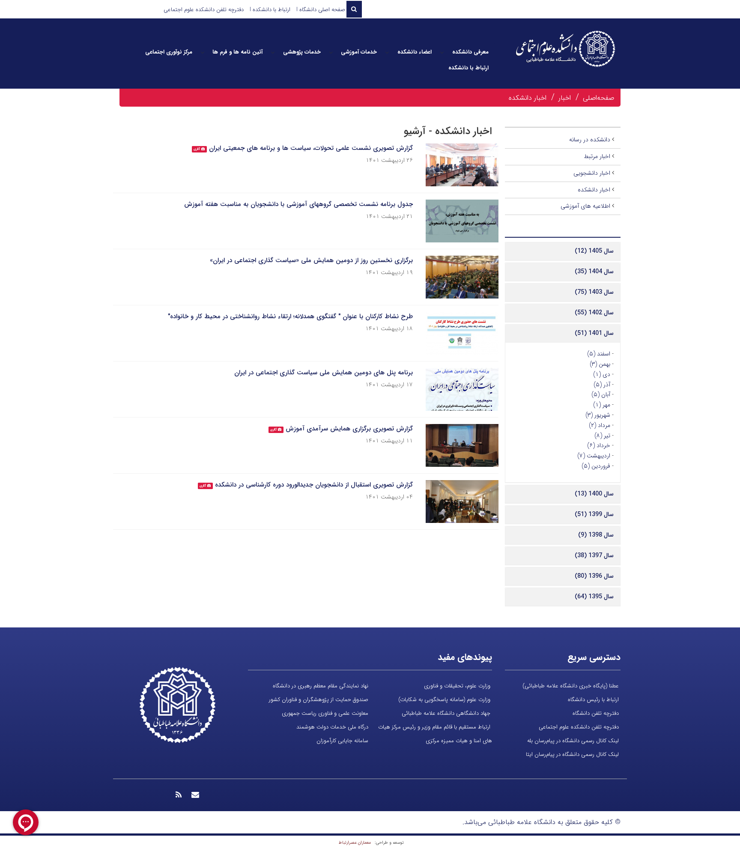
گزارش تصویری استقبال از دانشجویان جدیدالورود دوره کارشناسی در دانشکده (314, 485)
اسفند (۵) (598, 353)
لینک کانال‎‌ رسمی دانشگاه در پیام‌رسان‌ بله (573, 740)
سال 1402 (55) (594, 312)
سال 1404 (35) (594, 271)
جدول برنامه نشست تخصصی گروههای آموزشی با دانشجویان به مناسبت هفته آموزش (298, 204)
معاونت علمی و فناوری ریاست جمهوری (325, 713)
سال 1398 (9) (596, 535)
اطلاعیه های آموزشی (585, 206)
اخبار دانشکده (527, 98)
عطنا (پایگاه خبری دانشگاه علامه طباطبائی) (570, 685)
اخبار (564, 98)
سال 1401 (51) (594, 333)
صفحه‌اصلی (598, 98)
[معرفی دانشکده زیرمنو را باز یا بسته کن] (442, 52)
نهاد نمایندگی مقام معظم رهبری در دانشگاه (320, 685)
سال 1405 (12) (594, 251)
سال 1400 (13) (594, 494)
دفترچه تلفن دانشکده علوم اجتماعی (204, 9)
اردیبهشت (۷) (593, 455)
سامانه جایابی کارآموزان (342, 740)
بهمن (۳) (600, 364)
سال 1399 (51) (594, 514)
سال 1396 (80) (594, 576)
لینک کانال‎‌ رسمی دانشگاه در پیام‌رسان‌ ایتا (572, 754)
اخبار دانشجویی (591, 173)
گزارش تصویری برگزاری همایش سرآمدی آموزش (349, 429)
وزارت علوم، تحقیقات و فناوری (457, 685)
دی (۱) (601, 374)
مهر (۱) (601, 404)
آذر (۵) (602, 384)
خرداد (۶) (598, 445)
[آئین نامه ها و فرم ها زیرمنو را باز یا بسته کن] (202, 52)
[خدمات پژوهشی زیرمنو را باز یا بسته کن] (273, 52)
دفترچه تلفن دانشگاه (596, 713)
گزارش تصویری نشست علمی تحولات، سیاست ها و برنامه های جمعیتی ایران (311, 148)
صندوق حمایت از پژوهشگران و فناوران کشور (318, 699)
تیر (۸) (602, 435)
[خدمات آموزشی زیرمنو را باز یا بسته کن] (331, 52)
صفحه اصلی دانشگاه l (320, 9)
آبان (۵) (600, 394)
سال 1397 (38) (594, 555)
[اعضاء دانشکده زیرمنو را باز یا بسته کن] (387, 52)
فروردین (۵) (596, 466)
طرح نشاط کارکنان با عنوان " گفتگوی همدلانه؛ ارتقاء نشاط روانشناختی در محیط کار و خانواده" (290, 316)
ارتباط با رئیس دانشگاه (593, 699)
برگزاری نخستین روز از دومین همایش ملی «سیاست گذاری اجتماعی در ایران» (311, 260)
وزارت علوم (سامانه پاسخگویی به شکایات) (444, 699)
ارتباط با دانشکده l (270, 9)
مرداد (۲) (599, 425)
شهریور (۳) (597, 415)
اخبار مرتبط (597, 156)
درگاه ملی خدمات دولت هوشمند (332, 727)
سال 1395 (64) (594, 596)
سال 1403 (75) (594, 292)
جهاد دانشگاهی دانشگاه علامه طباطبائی (446, 713)
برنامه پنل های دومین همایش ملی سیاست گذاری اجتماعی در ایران (323, 372)
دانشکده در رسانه (589, 139)
